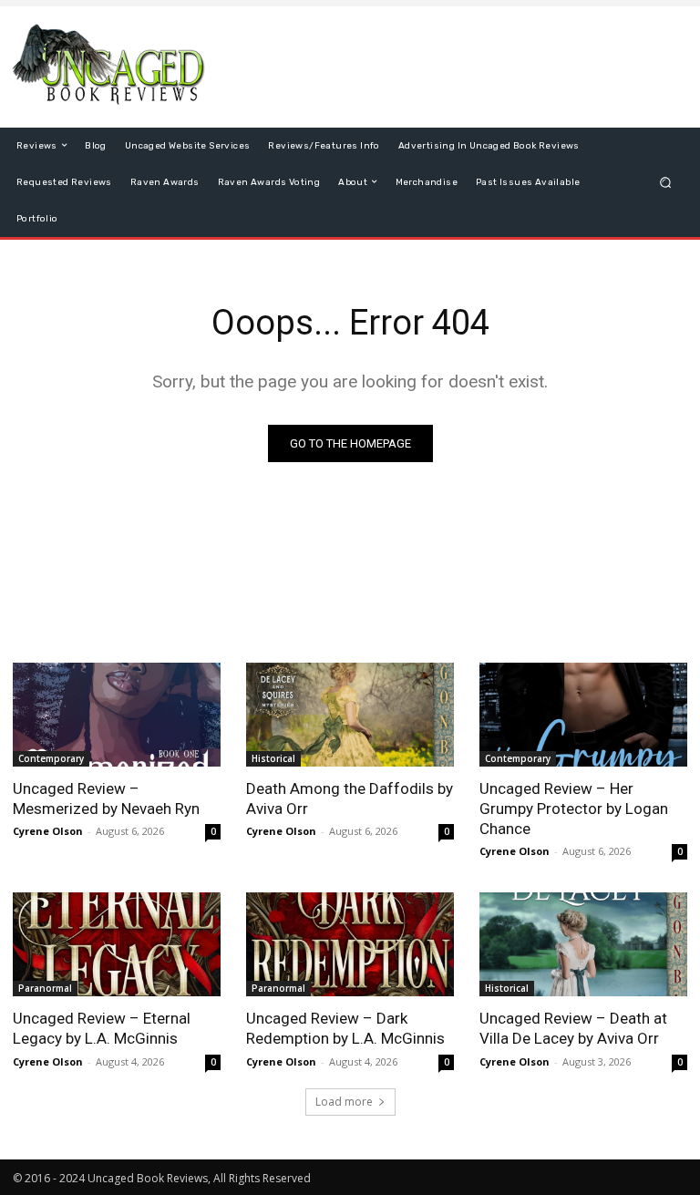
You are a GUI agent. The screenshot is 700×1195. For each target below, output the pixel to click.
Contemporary (51, 758)
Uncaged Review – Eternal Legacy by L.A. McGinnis (101, 1028)
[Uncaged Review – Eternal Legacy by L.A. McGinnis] (117, 944)
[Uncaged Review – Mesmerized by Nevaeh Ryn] (117, 715)
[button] (666, 182)
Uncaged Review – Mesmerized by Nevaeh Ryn (106, 798)
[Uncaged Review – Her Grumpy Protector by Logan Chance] (583, 715)
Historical (273, 758)
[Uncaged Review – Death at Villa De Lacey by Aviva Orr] (583, 944)
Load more (344, 1101)
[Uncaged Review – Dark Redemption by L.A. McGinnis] (350, 944)
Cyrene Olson (48, 831)
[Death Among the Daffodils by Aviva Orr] (350, 715)
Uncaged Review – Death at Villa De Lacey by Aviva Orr (573, 1028)
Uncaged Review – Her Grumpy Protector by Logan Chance (573, 808)
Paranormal (45, 988)
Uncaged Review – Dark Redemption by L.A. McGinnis (345, 1028)
